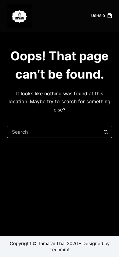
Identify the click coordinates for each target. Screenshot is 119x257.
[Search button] (106, 132)
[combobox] (53, 132)
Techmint (59, 249)
